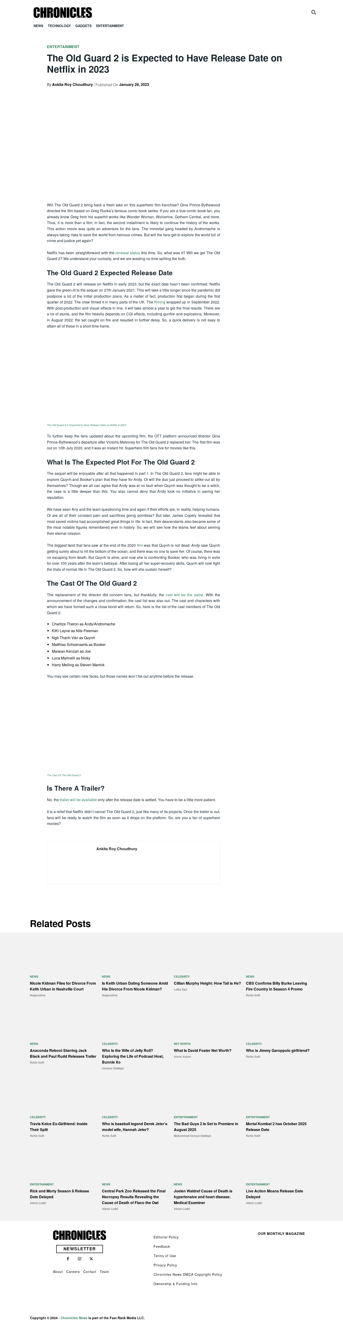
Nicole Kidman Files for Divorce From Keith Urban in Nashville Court (63, 986)
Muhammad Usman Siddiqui (192, 1136)
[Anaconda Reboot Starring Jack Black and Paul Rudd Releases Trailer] (63, 1021)
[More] (291, 92)
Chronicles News (74, 1317)
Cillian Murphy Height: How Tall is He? (207, 983)
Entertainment (63, 47)
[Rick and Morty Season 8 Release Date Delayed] (63, 1162)
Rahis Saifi (253, 995)
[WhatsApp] (280, 92)
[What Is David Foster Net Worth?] (207, 1021)
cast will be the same (184, 594)
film (140, 545)
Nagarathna (38, 995)
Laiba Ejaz (180, 989)
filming (159, 302)
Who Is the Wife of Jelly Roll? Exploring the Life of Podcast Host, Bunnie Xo (133, 1056)
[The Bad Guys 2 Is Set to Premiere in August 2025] (207, 1094)
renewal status (128, 252)
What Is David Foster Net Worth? (202, 1050)
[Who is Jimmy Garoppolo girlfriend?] (279, 1021)
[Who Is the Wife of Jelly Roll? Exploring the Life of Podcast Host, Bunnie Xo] (135, 1021)
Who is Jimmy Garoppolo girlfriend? (278, 1050)
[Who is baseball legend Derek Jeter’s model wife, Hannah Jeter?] (135, 1094)
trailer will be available (78, 799)
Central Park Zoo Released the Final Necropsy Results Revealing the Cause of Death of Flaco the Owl (133, 1196)
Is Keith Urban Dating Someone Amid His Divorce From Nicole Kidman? (135, 986)
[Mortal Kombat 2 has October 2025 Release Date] (279, 1094)
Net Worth (182, 1044)
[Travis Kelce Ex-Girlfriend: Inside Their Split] (63, 1094)
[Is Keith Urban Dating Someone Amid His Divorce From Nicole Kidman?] (135, 954)
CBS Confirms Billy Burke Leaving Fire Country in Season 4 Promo (276, 986)
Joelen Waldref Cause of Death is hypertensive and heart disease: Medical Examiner (203, 1196)
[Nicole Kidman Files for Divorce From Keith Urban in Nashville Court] (63, 954)
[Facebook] (248, 92)
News (34, 976)
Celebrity (182, 976)
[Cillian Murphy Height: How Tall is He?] (207, 954)
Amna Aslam (182, 1056)
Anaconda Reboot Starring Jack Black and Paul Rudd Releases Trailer (63, 1053)
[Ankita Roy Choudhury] (68, 862)
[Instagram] (79, 1259)
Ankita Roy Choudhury (72, 84)
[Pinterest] (269, 92)
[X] (258, 92)
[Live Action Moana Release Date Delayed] (279, 1162)
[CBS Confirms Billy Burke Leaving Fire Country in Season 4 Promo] (279, 954)
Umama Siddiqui (113, 1068)
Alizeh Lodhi (38, 1203)
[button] (313, 12)
